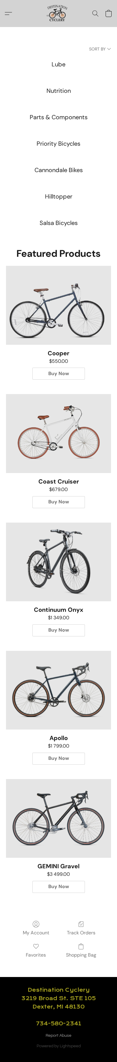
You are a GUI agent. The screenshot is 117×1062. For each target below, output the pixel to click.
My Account (36, 933)
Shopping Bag (81, 955)
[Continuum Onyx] (58, 562)
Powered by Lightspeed (59, 1046)
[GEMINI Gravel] (58, 818)
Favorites (36, 955)
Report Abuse (58, 1035)
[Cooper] (58, 305)
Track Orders (81, 933)
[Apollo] (58, 690)
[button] (59, 13)
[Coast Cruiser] (58, 433)
